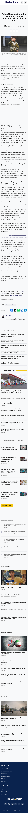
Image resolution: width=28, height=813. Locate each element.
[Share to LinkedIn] (22, 310)
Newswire (10, 25)
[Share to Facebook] (11, 310)
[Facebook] (5, 804)
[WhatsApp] (22, 804)
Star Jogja (4, 794)
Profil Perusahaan (5, 776)
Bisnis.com (4, 791)
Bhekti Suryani (10, 316)
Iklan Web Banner (5, 778)
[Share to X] (15, 310)
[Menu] (2, 2)
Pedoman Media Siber (6, 771)
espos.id (3, 789)
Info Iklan (3, 781)
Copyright (4, 773)
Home (11, 10)
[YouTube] (15, 804)
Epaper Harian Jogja (16, 295)
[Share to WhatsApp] (18, 310)
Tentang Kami (4, 768)
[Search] (22, 2)
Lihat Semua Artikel (7, 505)
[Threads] (19, 804)
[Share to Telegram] (25, 310)
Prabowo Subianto (10, 304)
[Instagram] (12, 804)
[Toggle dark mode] (25, 2)
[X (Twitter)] (9, 804)
